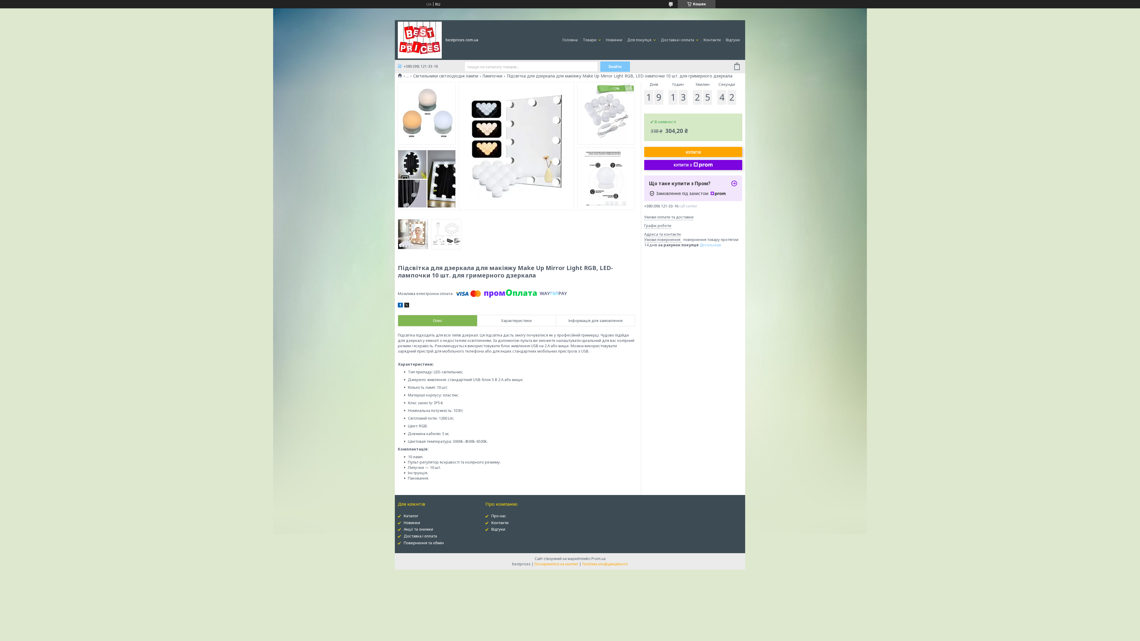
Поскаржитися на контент (556, 564)
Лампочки (492, 76)
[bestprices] (420, 39)
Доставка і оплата (678, 39)
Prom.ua (598, 558)
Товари (590, 39)
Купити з (683, 165)
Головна (570, 39)
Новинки (614, 39)
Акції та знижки (418, 529)
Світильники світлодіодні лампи (445, 76)
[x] (406, 306)
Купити (693, 152)
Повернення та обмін (424, 542)
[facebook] (400, 306)
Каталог (411, 515)
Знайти (615, 66)
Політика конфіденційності (605, 564)
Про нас (498, 515)
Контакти (712, 39)
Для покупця (639, 39)
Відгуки (733, 39)
